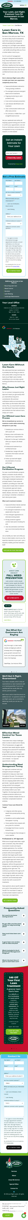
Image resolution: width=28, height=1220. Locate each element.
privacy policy (16, 266)
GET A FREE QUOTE (14, 598)
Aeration (7, 291)
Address (8, 214)
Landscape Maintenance (12, 296)
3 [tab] (16, 672)
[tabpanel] (14, 652)
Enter (20, 153)
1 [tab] (11, 672)
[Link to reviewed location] (14, 640)
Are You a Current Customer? (13, 192)
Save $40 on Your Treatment (13, 550)
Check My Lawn (14, 158)
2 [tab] (14, 672)
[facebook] (14, 1192)
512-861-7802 (15, 312)
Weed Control (9, 288)
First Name (8, 180)
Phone (7, 186)
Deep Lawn (19, 164)
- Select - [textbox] (9, 223)
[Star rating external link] (14, 1)
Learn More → (8, 620)
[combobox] (14, 223)
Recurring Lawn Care (11, 286)
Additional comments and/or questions (13, 227)
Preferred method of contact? (13, 221)
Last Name (17, 180)
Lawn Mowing (10, 209)
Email (15, 186)
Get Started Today (10, 900)
